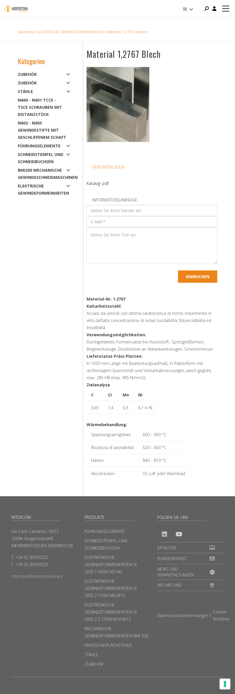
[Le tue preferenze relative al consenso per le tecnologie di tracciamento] (225, 684)
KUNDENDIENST (172, 558)
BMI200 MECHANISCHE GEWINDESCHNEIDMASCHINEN (42, 173)
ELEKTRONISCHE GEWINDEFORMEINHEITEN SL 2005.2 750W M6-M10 (111, 588)
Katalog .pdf (98, 183)
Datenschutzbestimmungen (182, 615)
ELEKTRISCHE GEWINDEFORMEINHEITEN (70, 31)
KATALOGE (167, 547)
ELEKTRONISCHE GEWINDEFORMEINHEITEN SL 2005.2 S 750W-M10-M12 (111, 612)
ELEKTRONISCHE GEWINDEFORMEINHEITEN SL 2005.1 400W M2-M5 (111, 564)
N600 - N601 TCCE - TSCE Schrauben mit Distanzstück (40, 107)
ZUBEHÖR (27, 74)
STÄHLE (25, 91)
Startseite (26, 31)
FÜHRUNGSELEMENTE (39, 146)
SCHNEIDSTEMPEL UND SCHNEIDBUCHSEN (40, 158)
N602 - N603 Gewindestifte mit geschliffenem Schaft (42, 130)
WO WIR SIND (169, 585)
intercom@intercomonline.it (37, 576)
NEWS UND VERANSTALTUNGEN (175, 572)
